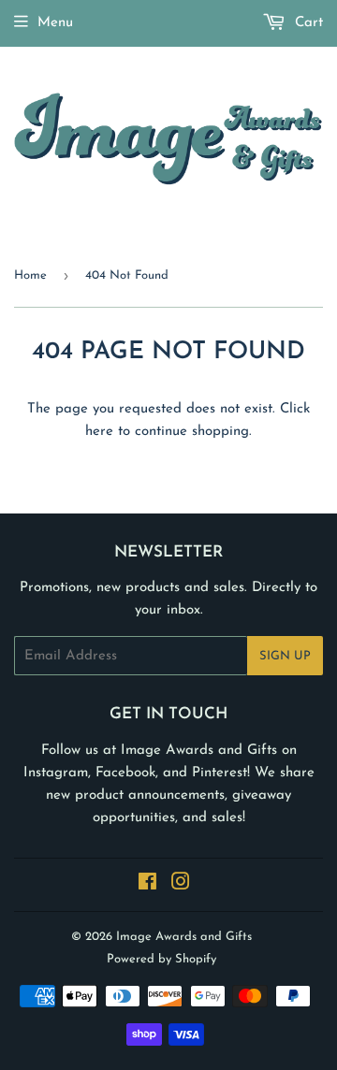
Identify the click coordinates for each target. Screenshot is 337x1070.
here (99, 432)
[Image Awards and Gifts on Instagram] (180, 885)
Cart (306, 23)
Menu (55, 23)
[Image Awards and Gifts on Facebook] (147, 885)
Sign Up (285, 656)
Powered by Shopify (161, 959)
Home (30, 275)
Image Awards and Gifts (184, 937)
